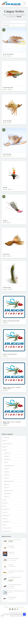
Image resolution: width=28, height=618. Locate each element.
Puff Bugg (5, 220)
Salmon (5, 478)
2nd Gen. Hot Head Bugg (8, 54)
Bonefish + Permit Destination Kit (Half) (11, 320)
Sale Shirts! (5, 515)
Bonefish (6, 456)
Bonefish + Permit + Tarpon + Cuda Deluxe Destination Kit (12, 422)
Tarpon (5, 496)
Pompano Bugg (6, 254)
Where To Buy (20, 607)
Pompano (6, 471)
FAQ (14, 607)
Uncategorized (6, 531)
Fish (4, 450)
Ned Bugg (5, 187)
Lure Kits (5, 509)
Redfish (5, 474)
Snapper (6, 484)
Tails (4, 524)
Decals (4, 446)
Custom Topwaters (7, 443)
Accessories (5, 437)
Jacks (5, 462)
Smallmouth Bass (8, 481)
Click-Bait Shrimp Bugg (8, 87)
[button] (24, 3)
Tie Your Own (6, 527)
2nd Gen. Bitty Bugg (7, 120)
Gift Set (4, 503)
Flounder (6, 459)
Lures (4, 512)
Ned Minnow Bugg (7, 287)
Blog (11, 607)
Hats (4, 506)
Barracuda (6, 453)
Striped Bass (6, 493)
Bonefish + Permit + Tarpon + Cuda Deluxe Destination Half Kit (12, 388)
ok (24, 614)
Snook (5, 487)
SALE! (4, 518)
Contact (6, 607)
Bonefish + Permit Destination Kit (10, 354)
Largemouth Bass (8, 465)
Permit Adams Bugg (7, 154)
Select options (14, 49)
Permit (5, 468)
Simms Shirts (6, 521)
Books (4, 440)
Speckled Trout (7, 490)
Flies (4, 499)
